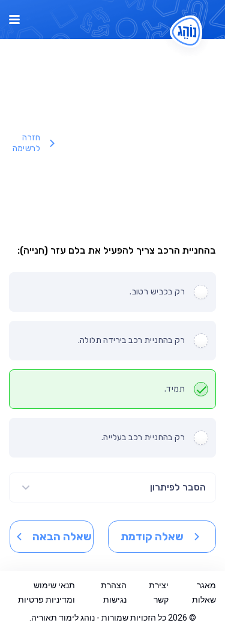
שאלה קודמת (152, 536)
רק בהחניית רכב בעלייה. (143, 437)
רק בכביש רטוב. (157, 292)
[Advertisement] (137, 143)
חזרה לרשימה (26, 143)
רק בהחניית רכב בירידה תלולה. (131, 340)
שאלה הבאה (62, 536)
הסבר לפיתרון (178, 487)
